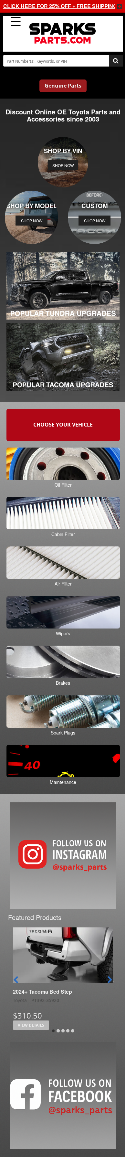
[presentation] (16, 980)
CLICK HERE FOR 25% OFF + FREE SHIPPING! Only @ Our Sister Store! (56, 6)
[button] (53, 1030)
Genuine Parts (63, 85)
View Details (31, 1025)
